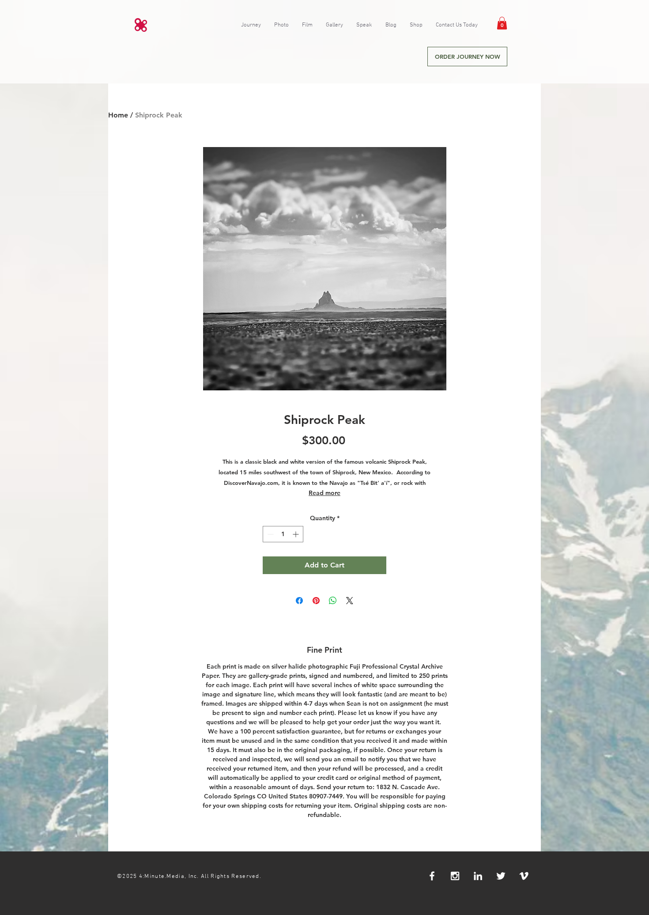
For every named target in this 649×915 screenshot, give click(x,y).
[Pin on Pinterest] (316, 600)
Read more (324, 493)
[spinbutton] (283, 534)
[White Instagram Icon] (455, 876)
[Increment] (296, 534)
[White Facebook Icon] (432, 876)
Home (118, 115)
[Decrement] (269, 534)
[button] (502, 23)
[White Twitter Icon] (501, 876)
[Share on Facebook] (299, 600)
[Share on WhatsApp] (333, 600)
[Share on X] (349, 600)
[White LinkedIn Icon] (478, 876)
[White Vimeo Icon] (524, 876)
